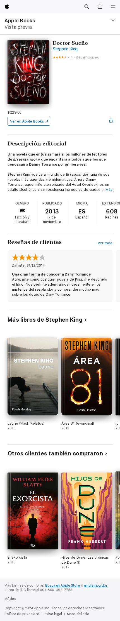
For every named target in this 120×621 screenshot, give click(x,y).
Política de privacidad (21, 614)
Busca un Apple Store (62, 585)
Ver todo (105, 243)
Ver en (27, 121)
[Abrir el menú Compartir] (111, 121)
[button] (86, 6)
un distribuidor (95, 585)
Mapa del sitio (78, 614)
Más (108, 189)
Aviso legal (53, 614)
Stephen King (65, 48)
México (10, 599)
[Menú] (113, 6)
